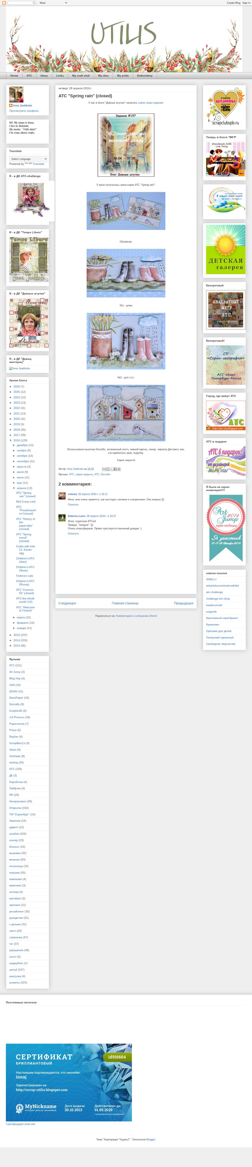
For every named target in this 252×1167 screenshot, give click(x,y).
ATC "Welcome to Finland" (25, 609)
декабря (22, 445)
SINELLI (211, 579)
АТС (71, 474)
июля (21, 471)
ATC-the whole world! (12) (25, 600)
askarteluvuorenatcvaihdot (222, 585)
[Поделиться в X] (111, 469)
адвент (13, 827)
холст (12, 956)
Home (14, 75)
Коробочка (16, 782)
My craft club (81, 75)
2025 (17, 391)
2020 (17, 418)
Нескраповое (17, 801)
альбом (14, 833)
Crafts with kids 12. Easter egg (25, 550)
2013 (17, 645)
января (22, 628)
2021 (17, 413)
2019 (17, 424)
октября (22, 455)
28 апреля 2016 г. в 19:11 (92, 494)
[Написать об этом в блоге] (108, 469)
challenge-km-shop (218, 598)
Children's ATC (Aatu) (25, 560)
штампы (14, 982)
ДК (11, 775)
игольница (16, 866)
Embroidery (145, 75)
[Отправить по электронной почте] (104, 469)
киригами (15, 885)
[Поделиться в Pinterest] (119, 469)
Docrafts (105, 474)
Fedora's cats (24, 575)
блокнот (14, 846)
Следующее (67, 603)
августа (22, 466)
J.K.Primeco (16, 717)
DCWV (13, 691)
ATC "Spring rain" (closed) (26, 494)
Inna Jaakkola (22, 105)
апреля (22, 488)
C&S (12, 684)
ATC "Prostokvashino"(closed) (26, 510)
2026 (17, 386)
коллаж (14, 891)
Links (60, 75)
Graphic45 (15, 710)
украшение (16, 950)
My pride (123, 75)
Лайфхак (15, 788)
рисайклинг (16, 911)
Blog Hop (15, 678)
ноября (22, 450)
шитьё (13, 969)
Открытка (15, 807)
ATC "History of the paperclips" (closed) (25, 523)
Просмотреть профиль (24, 110)
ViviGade (14, 756)
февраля (23, 622)
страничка (15, 937)
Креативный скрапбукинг (222, 618)
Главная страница (125, 603)
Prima (13, 730)
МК (11, 794)
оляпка (72, 494)
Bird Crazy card (25, 501)
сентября (23, 461)
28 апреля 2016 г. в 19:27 (101, 516)
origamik (211, 611)
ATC (29, 75)
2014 (17, 640)
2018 (17, 429)
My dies (103, 75)
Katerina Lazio (76, 516)
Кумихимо (212, 624)
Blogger (150, 1139)
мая (20, 482)
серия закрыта (84, 474)
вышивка (14, 853)
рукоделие (16, 917)
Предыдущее (184, 603)
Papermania (16, 723)
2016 (17, 440)
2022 (17, 408)
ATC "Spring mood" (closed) (23, 538)
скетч (12, 930)
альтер (13, 840)
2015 (17, 634)
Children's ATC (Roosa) (25, 582)
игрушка (14, 872)
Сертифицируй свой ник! (20, 1124)
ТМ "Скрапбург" (19, 814)
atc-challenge (214, 592)
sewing (13, 762)
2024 (17, 397)
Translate (38, 163)
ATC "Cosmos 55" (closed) (25, 591)
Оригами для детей (218, 631)
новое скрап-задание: (151, 102)
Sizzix (12, 749)
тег (11, 943)
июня (21, 477)
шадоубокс (16, 963)
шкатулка (15, 976)
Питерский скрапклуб (219, 637)
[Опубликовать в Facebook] (115, 469)
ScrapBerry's (17, 743)
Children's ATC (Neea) (25, 568)
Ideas (44, 75)
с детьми (15, 924)
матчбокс (15, 898)
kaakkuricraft (214, 605)
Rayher (13, 736)
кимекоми (15, 879)
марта (21, 617)
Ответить (73, 504)
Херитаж (14, 820)
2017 (17, 435)
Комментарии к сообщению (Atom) (136, 615)
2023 (17, 402)
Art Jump (14, 671)
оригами (14, 904)
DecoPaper (16, 697)
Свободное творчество (220, 643)
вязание (14, 859)
